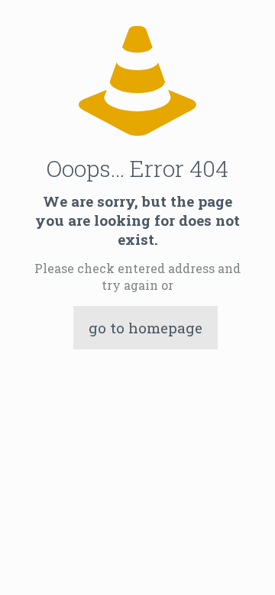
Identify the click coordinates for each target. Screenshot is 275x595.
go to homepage (145, 327)
